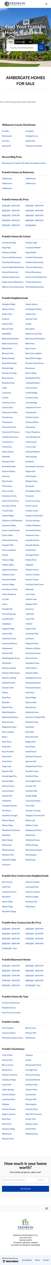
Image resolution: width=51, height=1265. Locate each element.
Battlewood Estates (10, 338)
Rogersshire (31, 741)
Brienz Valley (31, 373)
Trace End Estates (33, 800)
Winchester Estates (34, 850)
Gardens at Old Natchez (12, 520)
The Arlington (8, 1028)
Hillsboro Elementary (35, 262)
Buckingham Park (33, 378)
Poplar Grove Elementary (13, 282)
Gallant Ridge (7, 515)
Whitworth (7, 845)
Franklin (5, 131)
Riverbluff (30, 727)
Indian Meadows (9, 594)
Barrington (30, 329)
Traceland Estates (9, 805)
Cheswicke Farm (9, 427)
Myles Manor (31, 668)
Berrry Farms (7, 1065)
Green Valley (7, 535)
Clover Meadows (33, 432)
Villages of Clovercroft (35, 815)
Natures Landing (9, 678)
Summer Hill (31, 786)
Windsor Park (8, 855)
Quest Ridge (31, 697)
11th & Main (7, 1055)
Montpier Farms (32, 663)
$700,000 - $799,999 (11, 220)
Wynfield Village (9, 859)
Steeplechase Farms (34, 766)
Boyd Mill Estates (9, 363)
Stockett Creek (32, 771)
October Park (7, 687)
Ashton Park (7, 324)
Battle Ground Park (34, 333)
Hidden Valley (8, 564)
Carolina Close (32, 397)
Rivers (4, 737)
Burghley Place (8, 383)
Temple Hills (7, 796)
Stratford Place (32, 776)
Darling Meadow (33, 451)
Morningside (31, 1104)
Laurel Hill (30, 619)
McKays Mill (7, 653)
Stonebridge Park (9, 776)
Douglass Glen (8, 461)
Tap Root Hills (31, 791)
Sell (30, 42)
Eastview (6, 476)
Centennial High (9, 242)
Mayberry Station (33, 648)
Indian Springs (8, 1089)
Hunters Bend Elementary (13, 267)
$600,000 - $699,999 (34, 215)
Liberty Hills (7, 633)
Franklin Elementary (34, 257)
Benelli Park (7, 348)
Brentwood (7, 136)
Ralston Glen (31, 702)
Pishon (5, 692)
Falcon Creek (7, 491)
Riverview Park (32, 737)
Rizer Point (6, 741)
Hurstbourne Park (9, 589)
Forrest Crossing (33, 501)
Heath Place (31, 550)
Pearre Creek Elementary (36, 277)
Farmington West (33, 491)
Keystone (30, 609)
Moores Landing (9, 668)
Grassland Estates (33, 530)
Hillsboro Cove (8, 574)
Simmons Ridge (32, 896)
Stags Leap (6, 766)
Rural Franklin (8, 751)
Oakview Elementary (11, 277)
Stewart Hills (7, 771)
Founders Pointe (9, 506)
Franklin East (7, 510)
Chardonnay (7, 417)
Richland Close (32, 722)
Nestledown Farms (34, 678)
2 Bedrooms (7, 178)
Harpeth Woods (32, 545)
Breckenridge (7, 368)
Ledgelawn (6, 623)
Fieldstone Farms (9, 496)
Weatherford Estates (11, 830)
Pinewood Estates (33, 687)
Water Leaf (30, 820)
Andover (5, 319)
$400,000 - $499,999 (34, 210)
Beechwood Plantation (35, 338)
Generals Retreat (33, 1079)
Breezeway (30, 368)
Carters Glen (7, 407)
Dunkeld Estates (9, 466)
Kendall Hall (7, 609)
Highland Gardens (9, 569)
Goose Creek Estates (11, 530)
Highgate (29, 564)
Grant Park (6, 1084)
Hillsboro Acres (32, 569)
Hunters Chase (32, 579)
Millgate (5, 1104)
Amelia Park (31, 314)
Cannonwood (31, 388)
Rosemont (6, 746)
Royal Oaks (30, 746)
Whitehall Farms (33, 840)
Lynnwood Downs (9, 643)
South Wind (31, 1129)
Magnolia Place (32, 643)
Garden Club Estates (34, 515)
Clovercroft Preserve (11, 432)
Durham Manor (8, 471)
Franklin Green (32, 510)
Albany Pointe (8, 309)
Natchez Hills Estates (11, 673)
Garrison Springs (33, 520)
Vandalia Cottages (10, 815)
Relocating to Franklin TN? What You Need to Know (24, 163)
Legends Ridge (8, 628)
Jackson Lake (31, 599)
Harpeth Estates (32, 540)
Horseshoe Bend (9, 579)
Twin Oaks (30, 805)
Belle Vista (30, 343)
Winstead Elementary (35, 287)
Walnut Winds (8, 820)
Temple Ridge (31, 796)
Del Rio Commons (9, 1075)
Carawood (6, 392)
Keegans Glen (31, 604)
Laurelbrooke (7, 619)
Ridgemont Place (9, 727)
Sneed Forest (31, 751)
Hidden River (31, 560)
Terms (37, 1260)
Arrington (30, 131)
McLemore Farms (33, 653)
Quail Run (6, 697)
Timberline (6, 800)
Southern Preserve (33, 756)
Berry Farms (31, 348)
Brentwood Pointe (33, 1065)
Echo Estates (31, 476)
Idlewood (30, 589)
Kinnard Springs (9, 614)
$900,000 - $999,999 (11, 225)
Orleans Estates (8, 1109)
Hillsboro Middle (9, 252)
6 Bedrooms (7, 188)
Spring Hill (6, 146)
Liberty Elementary (10, 272)
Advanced (20, 42)
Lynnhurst (30, 638)
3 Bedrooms (31, 178)
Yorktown (6, 864)
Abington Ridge (8, 304)
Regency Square (8, 1114)
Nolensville (30, 141)
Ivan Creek (30, 594)
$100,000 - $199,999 (11, 205)
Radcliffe (5, 702)
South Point (7, 761)
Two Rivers (6, 810)
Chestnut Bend (32, 422)
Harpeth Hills (7, 545)
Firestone (30, 496)
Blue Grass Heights (34, 353)
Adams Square (32, 304)
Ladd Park (30, 614)
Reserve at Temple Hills (35, 717)
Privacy (46, 1260)
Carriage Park (31, 1070)
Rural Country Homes (11, 1012)
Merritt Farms (32, 658)
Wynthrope (30, 859)
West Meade (7, 840)
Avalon (28, 324)
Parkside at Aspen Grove (12, 1038)
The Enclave (7, 486)
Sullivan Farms (8, 786)
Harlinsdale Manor (10, 540)
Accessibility (27, 1260)
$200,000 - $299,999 (34, 205)
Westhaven (30, 835)
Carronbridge (31, 402)
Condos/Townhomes (11, 1003)
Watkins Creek (32, 825)
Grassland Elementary (11, 262)
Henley (5, 555)
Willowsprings (8, 850)
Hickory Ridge (8, 560)
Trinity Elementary (33, 282)
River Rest (30, 732)
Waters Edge (7, 825)
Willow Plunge (32, 845)
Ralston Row (7, 707)
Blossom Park (8, 353)
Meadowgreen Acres (11, 658)
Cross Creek (31, 447)
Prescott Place (32, 1109)
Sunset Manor (8, 791)
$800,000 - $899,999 (34, 220)
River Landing (8, 732)
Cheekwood (7, 422)
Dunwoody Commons (35, 466)
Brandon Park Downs (35, 363)
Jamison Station (9, 1033)
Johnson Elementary (34, 267)
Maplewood (7, 648)
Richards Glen (8, 722)
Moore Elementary (33, 272)
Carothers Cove (8, 402)
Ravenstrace (31, 707)
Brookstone (7, 1070)
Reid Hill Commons (34, 1114)
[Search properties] (41, 47)
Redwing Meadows (10, 717)
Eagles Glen (30, 471)
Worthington (31, 855)
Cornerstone (7, 442)
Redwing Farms (32, 712)
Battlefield (6, 333)
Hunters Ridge (8, 584)
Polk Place (30, 692)
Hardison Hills (32, 1084)
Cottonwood (31, 442)
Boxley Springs (8, 358)
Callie (4, 388)
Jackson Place (31, 1089)
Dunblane (30, 461)
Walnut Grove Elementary (13, 287)
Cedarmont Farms (33, 407)
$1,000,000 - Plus (9, 948)
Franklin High (31, 242)
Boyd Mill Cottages (34, 358)
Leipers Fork (31, 628)
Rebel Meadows (9, 712)
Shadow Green (32, 1124)
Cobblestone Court (10, 437)
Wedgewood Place (33, 830)
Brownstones (7, 378)
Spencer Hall (31, 761)
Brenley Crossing (9, 373)
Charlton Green (32, 417)
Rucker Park (31, 1119)
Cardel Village (31, 392)
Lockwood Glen (32, 633)
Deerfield (6, 456)
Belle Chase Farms (10, 343)
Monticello (6, 663)
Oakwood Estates (33, 682)
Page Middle (31, 252)
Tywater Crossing (33, 810)
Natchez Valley (32, 673)
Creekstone (7, 447)
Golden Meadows (33, 525)
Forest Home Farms (10, 501)
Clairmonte (30, 427)
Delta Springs (31, 456)
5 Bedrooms (31, 183)
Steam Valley (7, 901)
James (4, 604)
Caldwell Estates (33, 383)
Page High (6, 247)
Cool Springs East (33, 437)
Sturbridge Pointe (33, 781)
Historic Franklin (33, 574)
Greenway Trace (32, 535)
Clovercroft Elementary (12, 257)
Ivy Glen (5, 599)
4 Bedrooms (7, 183)
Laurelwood (31, 1094)
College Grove (32, 136)
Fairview (5, 141)
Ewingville (30, 486)
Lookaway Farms (9, 638)
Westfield (6, 835)
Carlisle (5, 397)
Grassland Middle (33, 247)
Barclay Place (7, 329)
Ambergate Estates (34, 309)
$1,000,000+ (31, 225)
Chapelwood (31, 412)
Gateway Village (9, 525)
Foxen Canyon (32, 506)
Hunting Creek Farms (35, 584)
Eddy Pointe (7, 481)
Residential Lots (9, 1007)
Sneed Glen (7, 756)
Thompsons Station (34, 146)
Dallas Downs (8, 451)
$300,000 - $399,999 (11, 210)
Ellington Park (32, 481)
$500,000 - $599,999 (11, 215)
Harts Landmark (9, 550)
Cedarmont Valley (9, 412)
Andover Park (31, 319)
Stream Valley (8, 781)
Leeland (29, 623)
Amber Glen (7, 314)
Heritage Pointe (32, 555)
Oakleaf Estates (8, 682)
